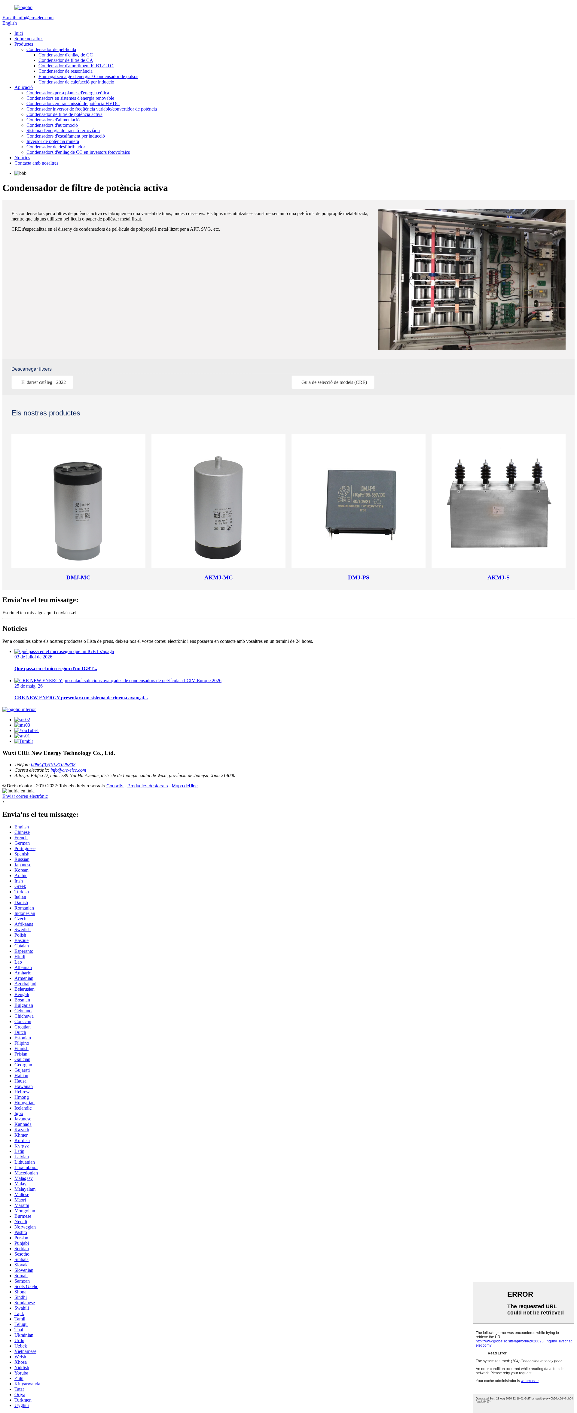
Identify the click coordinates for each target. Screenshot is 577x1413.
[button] (42, 382)
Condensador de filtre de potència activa (64, 114)
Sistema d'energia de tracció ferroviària (63, 130)
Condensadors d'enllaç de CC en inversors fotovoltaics (78, 152)
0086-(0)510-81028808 (53, 764)
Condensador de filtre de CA (65, 60)
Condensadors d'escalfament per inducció (65, 135)
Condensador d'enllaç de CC (65, 54)
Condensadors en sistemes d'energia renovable (70, 98)
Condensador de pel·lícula (51, 49)
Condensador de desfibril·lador (55, 146)
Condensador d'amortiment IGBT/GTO (76, 65)
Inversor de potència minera (52, 141)
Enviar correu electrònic (25, 796)
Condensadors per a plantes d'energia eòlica (67, 92)
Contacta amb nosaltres (36, 163)
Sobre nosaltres (28, 38)
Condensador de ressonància (65, 71)
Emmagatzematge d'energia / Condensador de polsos (88, 76)
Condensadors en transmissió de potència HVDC (73, 103)
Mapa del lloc (185, 785)
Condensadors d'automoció (52, 125)
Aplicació (23, 87)
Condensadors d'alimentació (53, 119)
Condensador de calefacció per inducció (76, 81)
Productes (23, 44)
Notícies (22, 157)
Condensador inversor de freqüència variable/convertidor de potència (91, 108)
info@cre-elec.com (68, 770)
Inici (18, 33)
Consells (115, 785)
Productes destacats (147, 785)
